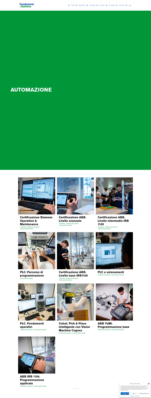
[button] (148, 383)
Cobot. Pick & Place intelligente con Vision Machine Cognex (74, 327)
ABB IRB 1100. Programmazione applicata (32, 380)
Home (73, 5)
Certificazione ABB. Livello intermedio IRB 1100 (113, 221)
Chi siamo (112, 5)
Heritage (92, 5)
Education (82, 5)
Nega (134, 393)
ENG (130, 5)
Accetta (124, 393)
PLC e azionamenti (111, 272)
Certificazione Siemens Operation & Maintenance (36, 221)
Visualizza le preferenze (144, 393)
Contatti (122, 5)
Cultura (102, 5)
